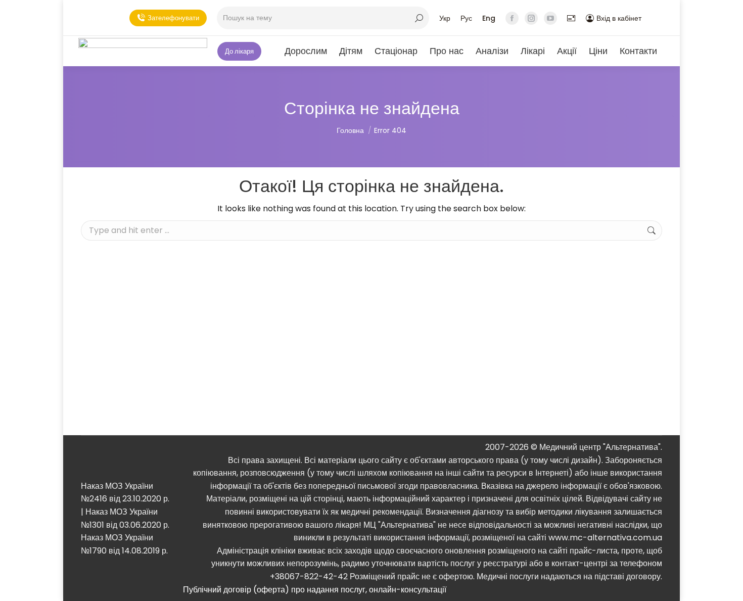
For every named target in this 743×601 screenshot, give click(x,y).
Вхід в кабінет (618, 18)
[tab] (422, 589)
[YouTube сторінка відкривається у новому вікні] (550, 18)
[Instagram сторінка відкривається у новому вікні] (531, 18)
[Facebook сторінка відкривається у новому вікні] (512, 18)
